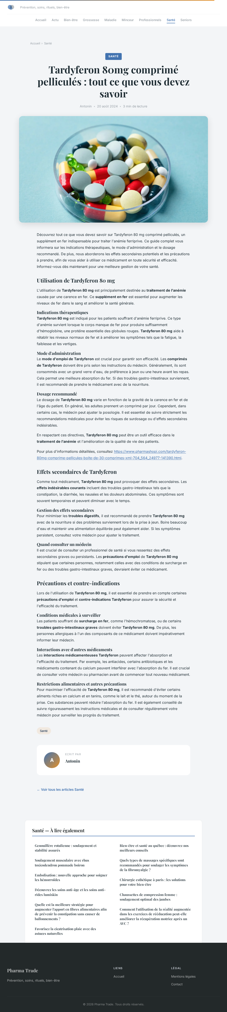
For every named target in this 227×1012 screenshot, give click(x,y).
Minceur (128, 20)
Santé (171, 20)
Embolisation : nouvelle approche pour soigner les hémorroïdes (71, 877)
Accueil (40, 20)
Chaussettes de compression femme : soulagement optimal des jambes (148, 896)
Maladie (110, 20)
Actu (55, 20)
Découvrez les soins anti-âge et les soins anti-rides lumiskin (70, 892)
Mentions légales (183, 976)
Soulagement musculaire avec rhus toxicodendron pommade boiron (62, 862)
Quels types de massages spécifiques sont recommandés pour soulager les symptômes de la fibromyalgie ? (154, 865)
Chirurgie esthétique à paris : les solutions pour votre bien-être (153, 882)
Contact (177, 984)
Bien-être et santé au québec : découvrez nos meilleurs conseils (154, 847)
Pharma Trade (22, 970)
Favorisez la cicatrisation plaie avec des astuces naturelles (65, 931)
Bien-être (71, 20)
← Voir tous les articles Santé (60, 789)
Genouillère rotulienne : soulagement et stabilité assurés (65, 847)
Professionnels (150, 20)
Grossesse (91, 20)
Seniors (186, 20)
